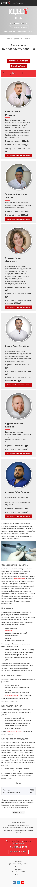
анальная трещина (11, 695)
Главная (9, 38)
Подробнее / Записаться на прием (18, 155)
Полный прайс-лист (18, 66)
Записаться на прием (19, 27)
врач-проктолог (19, 579)
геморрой (8, 630)
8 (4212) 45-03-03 (17, 3)
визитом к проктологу (14, 731)
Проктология (18, 38)
